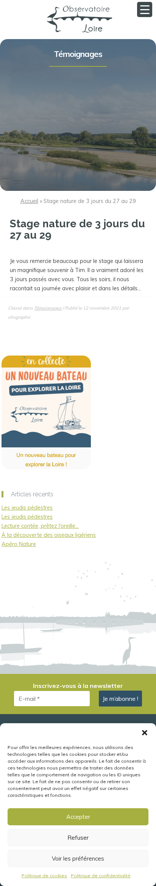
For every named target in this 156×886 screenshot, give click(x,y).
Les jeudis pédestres (27, 507)
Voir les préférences (78, 858)
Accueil (29, 201)
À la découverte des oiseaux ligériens (49, 535)
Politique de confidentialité (101, 875)
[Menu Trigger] (144, 9)
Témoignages (78, 54)
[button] (144, 732)
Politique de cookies (44, 875)
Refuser (78, 837)
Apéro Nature (19, 544)
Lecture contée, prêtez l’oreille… (40, 525)
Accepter (78, 816)
